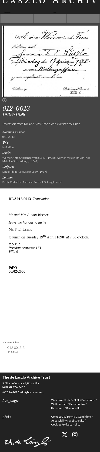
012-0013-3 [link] (16, 349)
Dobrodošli (73, 408)
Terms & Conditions (79, 416)
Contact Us (58, 416)
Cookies (56, 424)
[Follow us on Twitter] (64, 435)
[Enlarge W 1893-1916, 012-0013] (50, 96)
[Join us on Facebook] (54, 435)
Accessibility (59, 420)
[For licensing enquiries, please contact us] (4, 101)
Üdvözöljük (72, 400)
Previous (16, 18)
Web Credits (76, 420)
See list (49, 18)
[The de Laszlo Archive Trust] (50, 6)
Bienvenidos (77, 404)
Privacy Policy (71, 424)
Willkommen (59, 404)
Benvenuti (57, 408)
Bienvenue (88, 400)
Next (83, 18)
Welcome (57, 400)
